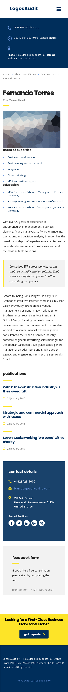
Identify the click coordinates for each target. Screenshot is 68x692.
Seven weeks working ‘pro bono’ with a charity (33, 439)
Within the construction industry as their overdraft (31, 389)
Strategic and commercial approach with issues (33, 414)
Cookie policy (43, 680)
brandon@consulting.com (32, 488)
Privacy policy (25, 680)
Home (6, 74)
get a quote (32, 634)
